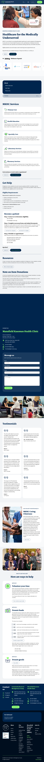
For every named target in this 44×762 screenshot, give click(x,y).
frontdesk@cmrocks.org (12, 220)
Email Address (7, 365)
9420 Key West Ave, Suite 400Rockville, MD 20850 (12, 341)
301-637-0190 (18, 649)
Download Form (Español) (11, 230)
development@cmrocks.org (20, 651)
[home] (8, 2)
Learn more (27, 539)
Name (5, 360)
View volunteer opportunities (18, 601)
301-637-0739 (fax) (18, 701)
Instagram (7, 695)
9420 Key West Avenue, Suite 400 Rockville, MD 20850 (19, 693)
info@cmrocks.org (18, 703)
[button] (24, 2)
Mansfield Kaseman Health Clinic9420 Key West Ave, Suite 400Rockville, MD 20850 (14, 239)
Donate (39, 2)
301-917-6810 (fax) (9, 347)
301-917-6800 (10, 218)
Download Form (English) (24, 230)
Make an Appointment (15, 175)
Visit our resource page (8, 266)
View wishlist (15, 663)
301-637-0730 (17, 699)
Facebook (7, 693)
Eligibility (5, 54)
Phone (5, 370)
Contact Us (6, 175)
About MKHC (12, 54)
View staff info (15, 707)
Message (6, 375)
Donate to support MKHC (18, 640)
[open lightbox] (9, 67)
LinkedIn (7, 697)
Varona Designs (38, 759)
